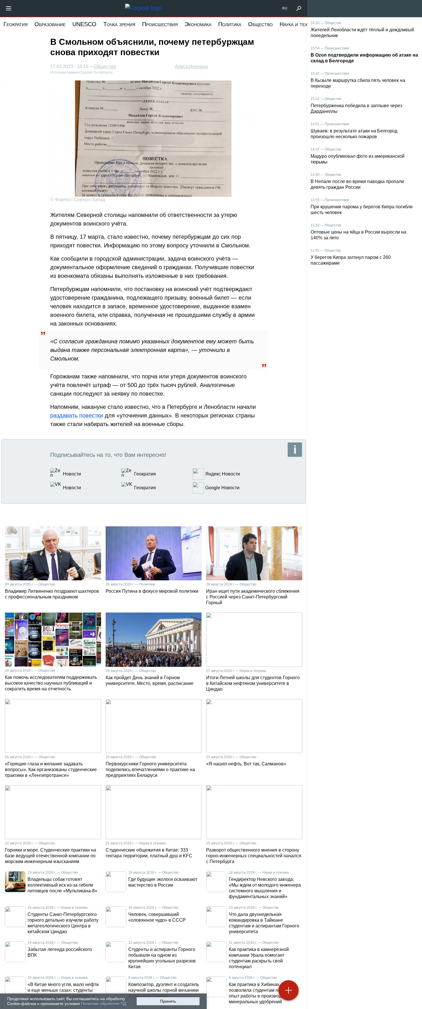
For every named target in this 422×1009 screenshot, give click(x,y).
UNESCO (84, 24)
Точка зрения (119, 24)
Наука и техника (299, 24)
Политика (229, 24)
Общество (260, 24)
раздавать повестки (76, 415)
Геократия (15, 24)
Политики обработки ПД (103, 1003)
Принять (168, 1001)
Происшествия (160, 24)
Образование (49, 24)
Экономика (198, 24)
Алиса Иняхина (191, 66)
